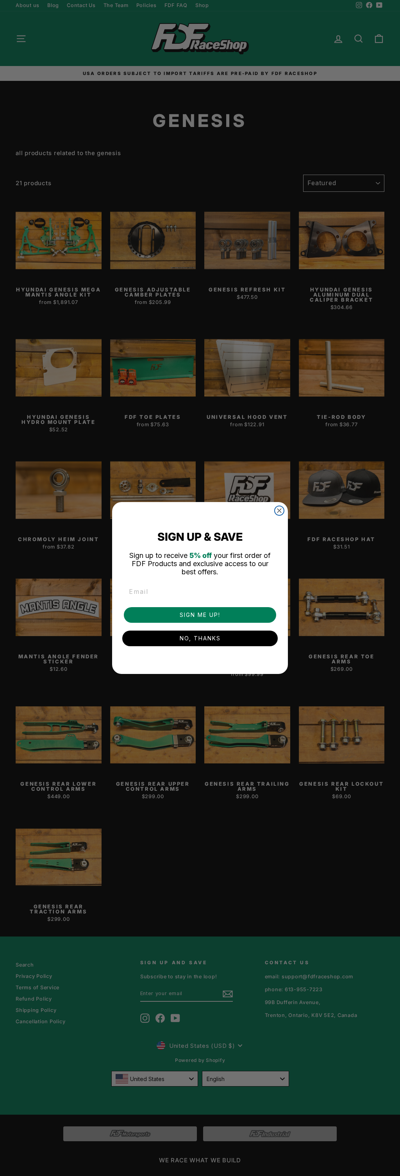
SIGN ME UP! (200, 614)
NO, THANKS (200, 638)
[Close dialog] (279, 510)
